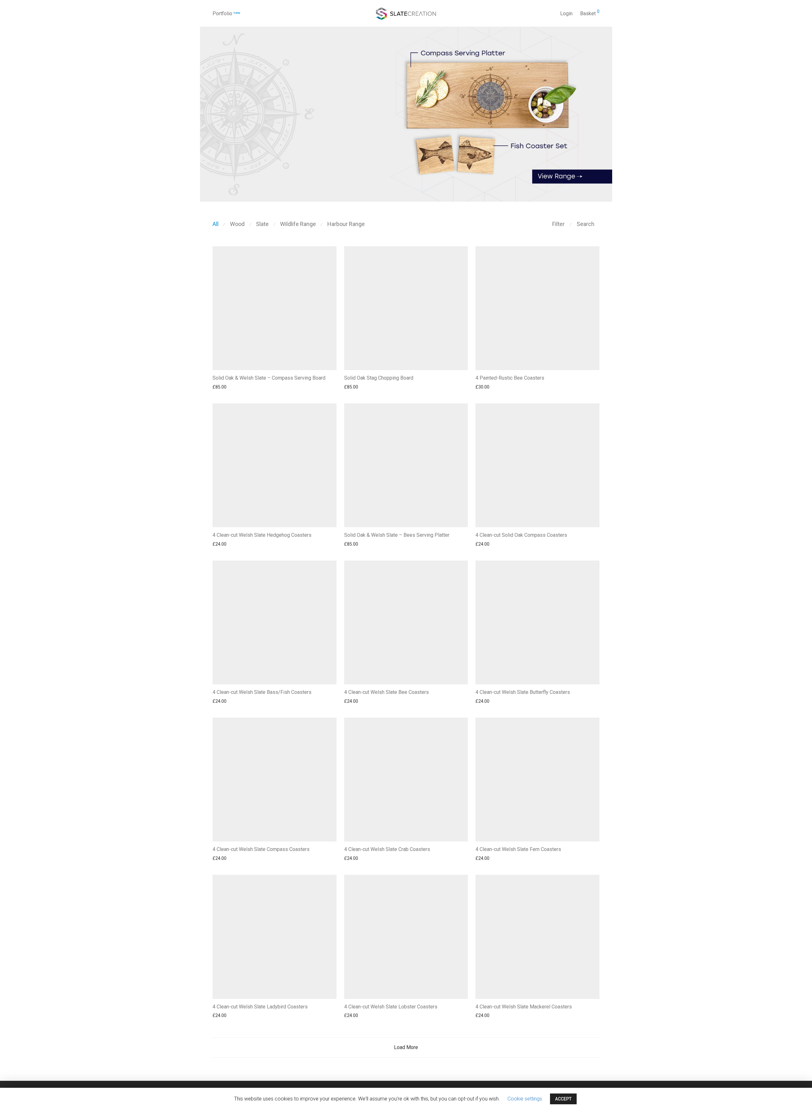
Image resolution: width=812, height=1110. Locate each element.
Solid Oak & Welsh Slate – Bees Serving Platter (396, 535)
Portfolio (226, 13)
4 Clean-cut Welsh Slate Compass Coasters (261, 849)
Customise (220, 386)
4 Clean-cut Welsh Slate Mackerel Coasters (523, 1007)
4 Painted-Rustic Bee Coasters (509, 378)
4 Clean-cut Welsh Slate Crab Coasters (387, 849)
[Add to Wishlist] (333, 378)
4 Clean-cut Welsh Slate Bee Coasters (386, 692)
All (216, 224)
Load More (406, 1047)
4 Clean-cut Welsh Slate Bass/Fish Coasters (262, 692)
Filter (558, 224)
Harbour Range (346, 224)
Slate (262, 224)
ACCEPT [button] (563, 1098)
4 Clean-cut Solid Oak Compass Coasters (521, 535)
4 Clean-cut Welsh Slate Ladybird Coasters (260, 1007)
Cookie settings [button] (525, 1099)
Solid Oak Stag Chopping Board (378, 378)
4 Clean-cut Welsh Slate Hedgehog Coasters (262, 535)
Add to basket (486, 386)
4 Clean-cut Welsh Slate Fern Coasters (518, 849)
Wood (237, 224)
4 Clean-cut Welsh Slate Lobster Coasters (390, 1007)
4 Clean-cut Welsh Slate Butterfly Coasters (522, 692)
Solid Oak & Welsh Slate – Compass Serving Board (269, 378)
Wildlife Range (298, 224)
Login (566, 13)
